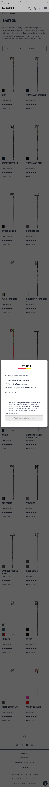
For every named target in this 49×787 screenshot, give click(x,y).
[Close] (44, 363)
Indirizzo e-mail (12, 392)
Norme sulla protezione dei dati (26, 410)
